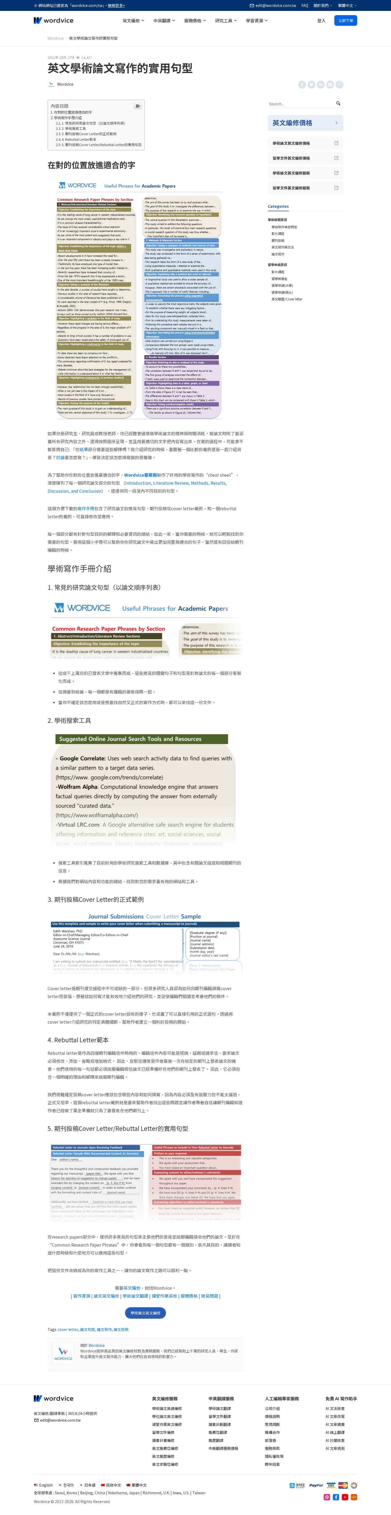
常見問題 (209, 1296)
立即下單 (345, 20)
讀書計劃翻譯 (220, 1424)
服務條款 (272, 1448)
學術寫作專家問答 (284, 227)
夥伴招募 (272, 1464)
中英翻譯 (161, 20)
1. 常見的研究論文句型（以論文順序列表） (94, 123)
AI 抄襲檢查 (335, 1440)
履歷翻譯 (216, 1440)
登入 (321, 20)
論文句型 (87, 1329)
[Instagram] (327, 1497)
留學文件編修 (163, 1432)
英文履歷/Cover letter (287, 299)
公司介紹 (272, 1408)
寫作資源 (81, 1296)
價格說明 (272, 1416)
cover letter (68, 1329)
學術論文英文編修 (145, 1312)
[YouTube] (345, 1497)
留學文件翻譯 (220, 1416)
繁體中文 (345, 5)
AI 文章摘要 (335, 1424)
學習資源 (254, 20)
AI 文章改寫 (335, 1416)
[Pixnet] (354, 1497)
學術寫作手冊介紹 (68, 117)
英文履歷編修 (163, 1456)
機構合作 (272, 1432)
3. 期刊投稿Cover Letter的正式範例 (89, 133)
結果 (84, 449)
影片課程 (278, 233)
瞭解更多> (116, 5)
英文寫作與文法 (283, 247)
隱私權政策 (274, 1456)
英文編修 (131, 20)
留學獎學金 (280, 278)
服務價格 (192, 20)
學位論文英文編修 (167, 1416)
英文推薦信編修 (165, 1448)
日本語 (89, 1485)
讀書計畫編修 (163, 1440)
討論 (60, 457)
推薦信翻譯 (218, 1432)
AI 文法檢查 (335, 1408)
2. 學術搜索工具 (74, 128)
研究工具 (223, 20)
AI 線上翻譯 (335, 1432)
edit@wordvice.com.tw (60, 1420)
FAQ (304, 5)
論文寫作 (104, 1329)
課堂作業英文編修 (167, 1424)
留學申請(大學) (282, 285)
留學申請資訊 (277, 264)
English (46, 1485)
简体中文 (113, 1485)
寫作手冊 (85, 508)
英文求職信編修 (165, 1464)
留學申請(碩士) (282, 292)
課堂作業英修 (164, 1296)
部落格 (270, 1440)
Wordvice (56, 38)
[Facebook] (336, 1497)
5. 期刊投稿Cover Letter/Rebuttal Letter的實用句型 (102, 144)
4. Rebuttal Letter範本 (79, 139)
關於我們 (321, 5)
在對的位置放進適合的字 (73, 112)
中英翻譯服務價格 (223, 1448)
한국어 (68, 1485)
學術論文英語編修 (167, 1408)
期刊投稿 (278, 240)
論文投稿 (121, 1329)
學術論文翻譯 (135, 1296)
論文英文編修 (106, 1296)
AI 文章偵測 (335, 1448)
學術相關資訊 (277, 219)
